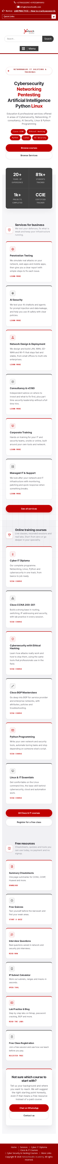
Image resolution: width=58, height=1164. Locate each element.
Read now (13, 954)
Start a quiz (15, 920)
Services (24, 1147)
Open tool (14, 988)
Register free (16, 1056)
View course (16, 581)
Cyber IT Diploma (39, 1147)
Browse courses (29, 148)
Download (13, 885)
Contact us (29, 1115)
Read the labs (16, 1022)
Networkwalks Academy (33, 1156)
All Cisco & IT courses (29, 813)
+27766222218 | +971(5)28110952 (30, 3)
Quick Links (9, 16)
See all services (29, 508)
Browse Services (29, 155)
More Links (46, 1153)
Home (14, 1147)
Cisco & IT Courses (29, 1150)
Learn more (15, 276)
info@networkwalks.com (30, 7)
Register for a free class (29, 822)
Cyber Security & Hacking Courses (22, 1153)
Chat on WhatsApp (29, 1108)
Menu (32, 48)
